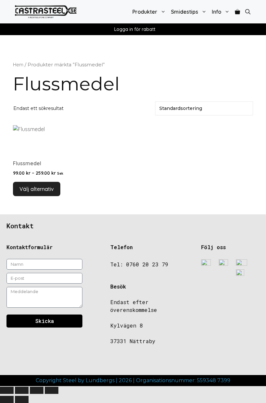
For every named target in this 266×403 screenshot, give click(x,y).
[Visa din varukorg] (237, 11)
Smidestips (184, 11)
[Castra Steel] (46, 11)
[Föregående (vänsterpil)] (7, 399)
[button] (248, 11)
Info (216, 11)
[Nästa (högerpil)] (22, 399)
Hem (18, 64)
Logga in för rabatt (134, 29)
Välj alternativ (36, 189)
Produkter (144, 11)
